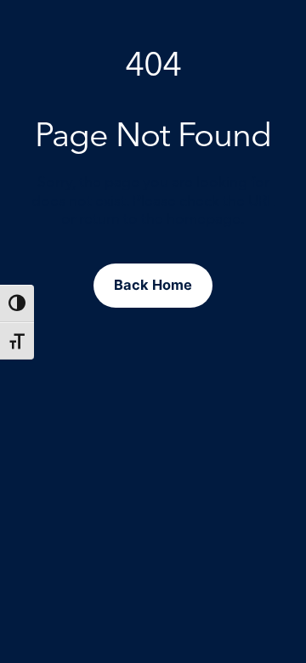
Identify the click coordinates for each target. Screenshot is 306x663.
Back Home (153, 284)
